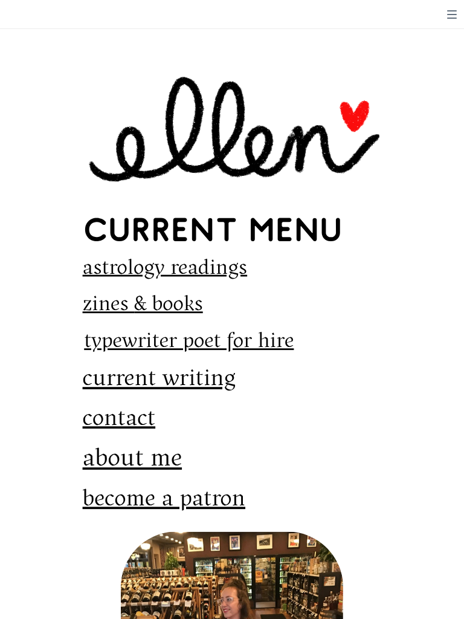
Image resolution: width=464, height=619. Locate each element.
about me (132, 459)
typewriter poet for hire (189, 341)
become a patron (164, 499)
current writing (159, 380)
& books (168, 305)
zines (109, 305)
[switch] (452, 14)
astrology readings (165, 268)
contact (119, 419)
